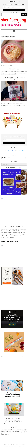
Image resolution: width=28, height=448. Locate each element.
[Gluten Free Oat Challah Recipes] (14, 182)
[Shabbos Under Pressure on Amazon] (14, 91)
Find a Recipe (14, 12)
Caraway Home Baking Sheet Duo (9, 241)
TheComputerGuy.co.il (19, 445)
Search (24, 14)
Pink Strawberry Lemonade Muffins (7, 65)
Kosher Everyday (14, 22)
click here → (14, 74)
